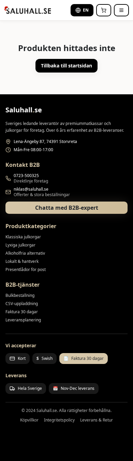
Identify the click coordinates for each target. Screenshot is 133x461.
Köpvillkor (29, 420)
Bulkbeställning (19, 295)
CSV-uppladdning (21, 303)
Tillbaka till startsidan (66, 65)
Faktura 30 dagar (21, 312)
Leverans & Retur (96, 420)
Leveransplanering (23, 320)
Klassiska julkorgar (23, 237)
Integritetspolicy (59, 420)
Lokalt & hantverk (22, 261)
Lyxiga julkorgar (20, 245)
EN (86, 10)
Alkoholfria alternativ (25, 253)
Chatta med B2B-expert (66, 207)
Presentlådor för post (25, 269)
